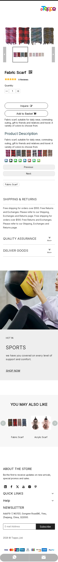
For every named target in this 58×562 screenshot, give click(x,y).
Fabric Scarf (11, 184)
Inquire (24, 105)
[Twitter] (17, 486)
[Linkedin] (5, 486)
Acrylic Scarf (40, 437)
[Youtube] (23, 486)
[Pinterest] (35, 486)
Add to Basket (24, 113)
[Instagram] (29, 486)
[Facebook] (11, 486)
